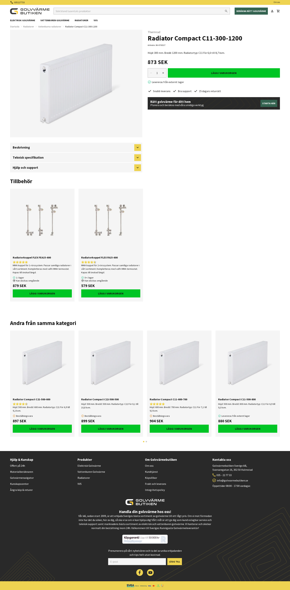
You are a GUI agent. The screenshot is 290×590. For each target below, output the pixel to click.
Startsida (14, 26)
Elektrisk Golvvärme (89, 465)
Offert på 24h (17, 465)
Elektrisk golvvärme (22, 20)
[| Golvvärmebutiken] (30, 11)
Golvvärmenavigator (22, 477)
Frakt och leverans (155, 483)
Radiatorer (81, 20)
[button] (278, 11)
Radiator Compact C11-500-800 (237, 399)
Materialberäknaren (21, 471)
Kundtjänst (151, 471)
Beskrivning (21, 147)
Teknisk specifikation (28, 157)
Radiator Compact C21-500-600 (31, 399)
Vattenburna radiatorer (49, 26)
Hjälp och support (25, 168)
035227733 (19, 2)
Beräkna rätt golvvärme (251, 11)
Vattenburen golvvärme (54, 20)
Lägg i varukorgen (224, 73)
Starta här (268, 103)
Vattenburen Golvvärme (91, 471)
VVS (96, 20)
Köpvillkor (151, 477)
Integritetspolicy (155, 490)
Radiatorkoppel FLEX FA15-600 (99, 257)
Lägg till (174, 561)
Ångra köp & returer (21, 490)
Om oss (277, 2)
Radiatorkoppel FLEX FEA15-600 (32, 257)
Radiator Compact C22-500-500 (100, 399)
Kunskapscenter (19, 483)
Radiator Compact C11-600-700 (168, 399)
